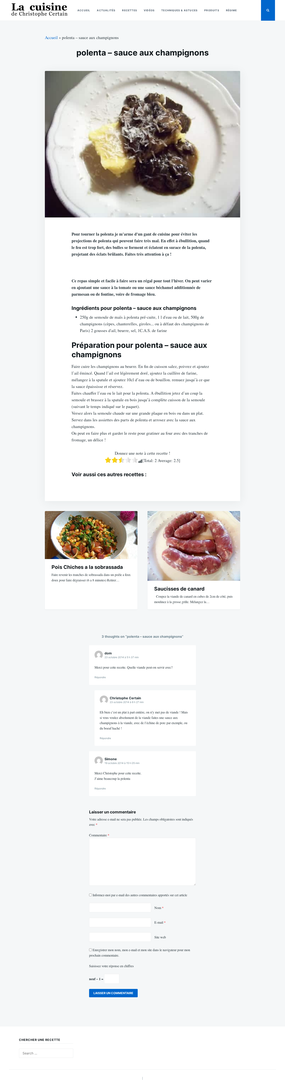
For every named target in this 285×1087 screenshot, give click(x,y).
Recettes (129, 10)
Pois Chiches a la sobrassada (87, 567)
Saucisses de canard (179, 589)
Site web (160, 937)
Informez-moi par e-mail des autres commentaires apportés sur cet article (140, 895)
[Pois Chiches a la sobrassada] (91, 535)
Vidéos (149, 10)
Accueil (83, 10)
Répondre (100, 677)
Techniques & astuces (179, 10)
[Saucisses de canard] (194, 546)
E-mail (160, 922)
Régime (231, 10)
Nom (159, 907)
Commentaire (99, 835)
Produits (211, 10)
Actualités (106, 10)
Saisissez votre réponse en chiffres (111, 966)
